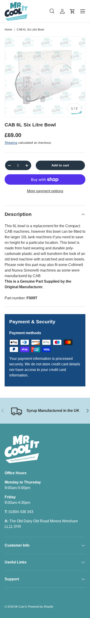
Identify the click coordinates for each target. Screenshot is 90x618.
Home (8, 29)
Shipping (11, 142)
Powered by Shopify (40, 606)
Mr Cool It (21, 606)
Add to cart (60, 165)
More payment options (45, 191)
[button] (72, 11)
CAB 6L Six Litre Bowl (30, 29)
